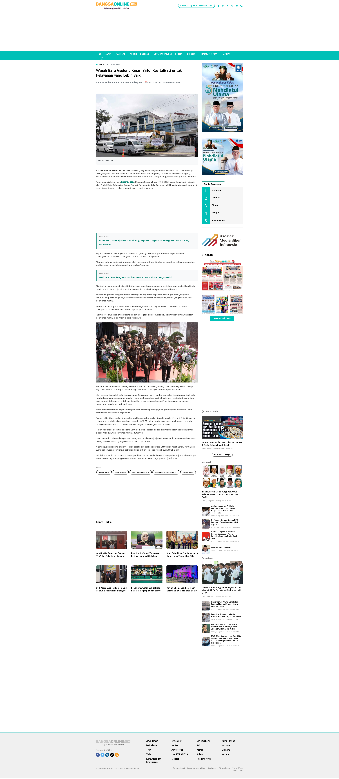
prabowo (216, 190)
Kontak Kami (238, 771)
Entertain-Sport (208, 54)
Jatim (108, 54)
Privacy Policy (224, 768)
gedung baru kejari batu (166, 472)
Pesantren (207, 558)
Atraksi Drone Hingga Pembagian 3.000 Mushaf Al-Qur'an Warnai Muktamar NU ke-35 (221, 590)
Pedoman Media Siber (196, 768)
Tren (148, 750)
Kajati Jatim (127, 182)
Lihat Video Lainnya (222, 455)
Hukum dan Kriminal (162, 54)
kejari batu (104, 472)
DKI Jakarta (151, 745)
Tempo (215, 212)
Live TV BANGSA (179, 754)
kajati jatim (120, 472)
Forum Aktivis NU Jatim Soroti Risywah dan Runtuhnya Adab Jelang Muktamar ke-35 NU (224, 627)
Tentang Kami (179, 768)
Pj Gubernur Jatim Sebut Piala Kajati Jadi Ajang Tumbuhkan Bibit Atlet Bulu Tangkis (145, 590)
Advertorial (177, 750)
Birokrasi (145, 54)
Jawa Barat (176, 741)
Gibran (215, 205)
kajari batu (188, 472)
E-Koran (207, 254)
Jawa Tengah (228, 741)
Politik (133, 54)
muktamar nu (218, 220)
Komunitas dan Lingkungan (153, 760)
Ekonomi (191, 54)
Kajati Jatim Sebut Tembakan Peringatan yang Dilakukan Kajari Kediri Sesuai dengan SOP (146, 556)
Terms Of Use (238, 768)
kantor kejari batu (140, 472)
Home (101, 64)
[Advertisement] (169, 31)
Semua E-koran (222, 318)
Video (149, 754)
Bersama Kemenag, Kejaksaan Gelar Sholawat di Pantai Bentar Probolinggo (182, 590)
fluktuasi (216, 198)
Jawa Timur (152, 741)
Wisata (225, 754)
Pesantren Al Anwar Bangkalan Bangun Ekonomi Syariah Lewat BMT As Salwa (224, 604)
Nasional (120, 54)
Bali (198, 745)
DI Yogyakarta (203, 741)
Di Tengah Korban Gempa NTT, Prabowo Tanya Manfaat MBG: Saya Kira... (224, 522)
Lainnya (226, 54)
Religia (178, 54)
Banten (174, 745)
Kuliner (200, 754)
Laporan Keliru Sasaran (221, 547)
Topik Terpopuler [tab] (213, 184)
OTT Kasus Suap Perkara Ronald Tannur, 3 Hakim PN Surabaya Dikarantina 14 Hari (111, 590)
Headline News (204, 759)
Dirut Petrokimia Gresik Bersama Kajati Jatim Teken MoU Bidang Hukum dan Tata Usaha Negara (182, 556)
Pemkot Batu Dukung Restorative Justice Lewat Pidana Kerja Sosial (135, 277)
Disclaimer (212, 768)
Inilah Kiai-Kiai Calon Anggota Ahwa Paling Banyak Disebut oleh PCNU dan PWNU (220, 494)
